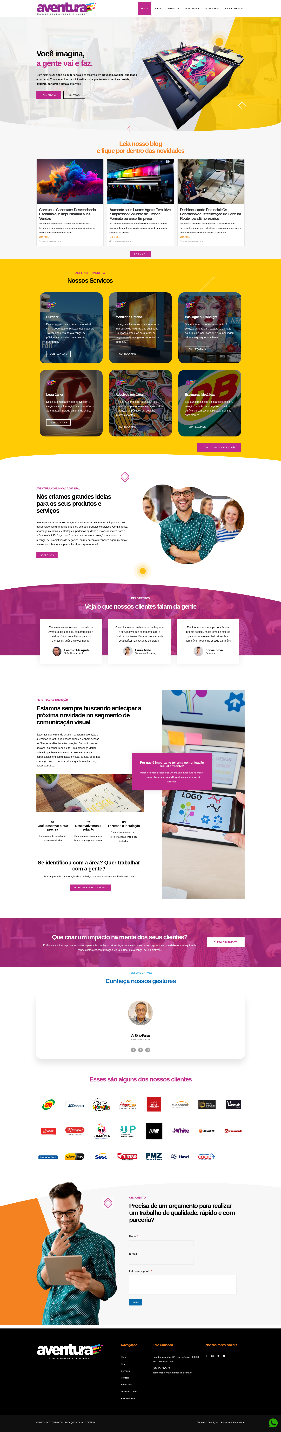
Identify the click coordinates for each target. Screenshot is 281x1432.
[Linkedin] (218, 1356)
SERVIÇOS (173, 8)
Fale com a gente (140, 1271)
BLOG (157, 8)
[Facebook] (133, 1050)
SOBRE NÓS (212, 8)
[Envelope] (224, 1356)
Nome (133, 1236)
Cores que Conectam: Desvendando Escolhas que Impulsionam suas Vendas (67, 214)
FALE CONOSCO (234, 8)
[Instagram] (147, 1050)
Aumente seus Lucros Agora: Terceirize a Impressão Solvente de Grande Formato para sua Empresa (139, 214)
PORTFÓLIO (192, 8)
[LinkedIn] (140, 1050)
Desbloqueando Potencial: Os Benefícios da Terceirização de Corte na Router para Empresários (210, 214)
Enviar (135, 1302)
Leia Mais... (44, 237)
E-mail (133, 1253)
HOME (144, 8)
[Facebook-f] (207, 1356)
